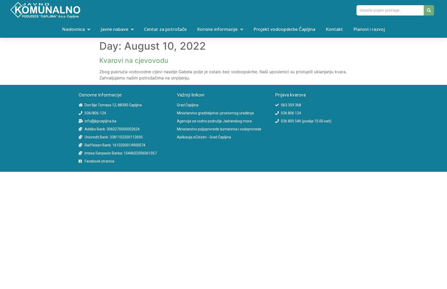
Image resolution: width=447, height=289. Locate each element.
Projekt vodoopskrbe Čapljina (284, 29)
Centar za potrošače (165, 29)
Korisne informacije (217, 29)
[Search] (429, 10)
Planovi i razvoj (369, 29)
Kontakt (334, 29)
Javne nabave (114, 29)
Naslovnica (73, 29)
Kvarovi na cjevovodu (133, 60)
